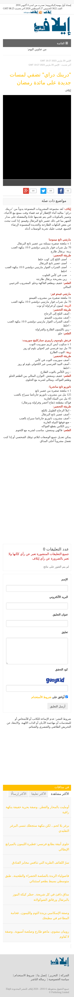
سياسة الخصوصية (59, 979)
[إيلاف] (47, 12)
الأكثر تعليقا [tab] (38, 793)
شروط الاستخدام (24, 975)
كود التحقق (61, 669)
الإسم (64, 579)
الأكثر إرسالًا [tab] (18, 793)
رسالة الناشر (38, 979)
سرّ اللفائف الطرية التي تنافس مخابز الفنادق (40, 862)
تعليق (65, 632)
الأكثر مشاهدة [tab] (60, 793)
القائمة (61, 43)
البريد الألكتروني (58, 597)
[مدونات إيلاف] (32, 12)
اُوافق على (48, 697)
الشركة (65, 975)
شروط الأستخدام (41, 697)
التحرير (54, 975)
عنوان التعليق (60, 614)
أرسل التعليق (57, 706)
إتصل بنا (42, 975)
